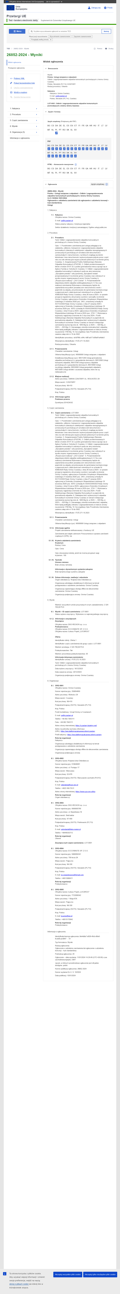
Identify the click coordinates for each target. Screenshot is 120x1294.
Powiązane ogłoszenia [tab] (16, 68)
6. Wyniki (14, 126)
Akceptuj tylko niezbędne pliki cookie (100, 1274)
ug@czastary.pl (61, 96)
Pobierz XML (19, 78)
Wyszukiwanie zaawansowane (60, 36)
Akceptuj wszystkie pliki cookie (68, 1274)
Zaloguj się (96, 8)
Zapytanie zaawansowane (82, 36)
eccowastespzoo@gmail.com (72, 875)
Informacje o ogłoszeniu (20, 138)
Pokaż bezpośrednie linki (24, 83)
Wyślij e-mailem (20, 92)
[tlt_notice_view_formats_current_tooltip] (106, 184)
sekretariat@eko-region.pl (71, 829)
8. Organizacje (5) (17, 132)
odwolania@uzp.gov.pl (69, 785)
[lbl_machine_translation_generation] (76, 165)
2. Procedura (15, 114)
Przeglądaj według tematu (40, 39)
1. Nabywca (15, 108)
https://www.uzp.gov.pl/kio (85, 792)
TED (8, 49)
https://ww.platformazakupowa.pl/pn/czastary (78, 731)
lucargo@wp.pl (66, 916)
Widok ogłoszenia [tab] (14, 62)
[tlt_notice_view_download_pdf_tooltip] (49, 148)
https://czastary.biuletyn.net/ (86, 725)
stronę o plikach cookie (19, 1284)
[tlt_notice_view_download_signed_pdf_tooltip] (56, 132)
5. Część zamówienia (19, 120)
